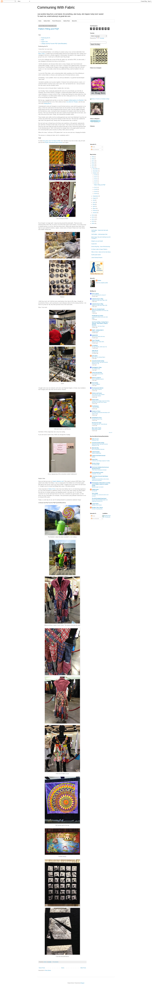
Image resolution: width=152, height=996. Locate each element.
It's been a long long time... (97, 508)
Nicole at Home (96, 463)
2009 (93, 223)
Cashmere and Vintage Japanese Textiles (101, 460)
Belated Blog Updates (96, 429)
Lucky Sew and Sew (97, 372)
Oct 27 (96, 176)
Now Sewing (95, 383)
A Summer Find (95, 440)
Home (39, 21)
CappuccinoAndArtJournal (98, 455)
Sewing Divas (47, 103)
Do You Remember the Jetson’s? (99, 295)
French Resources (56, 21)
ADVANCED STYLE (97, 417)
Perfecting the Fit (45, 38)
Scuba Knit (94, 243)
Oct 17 (96, 183)
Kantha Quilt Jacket (96, 254)
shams (99, 280)
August (94, 198)
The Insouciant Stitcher (97, 388)
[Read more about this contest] (96, 274)
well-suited (94, 355)
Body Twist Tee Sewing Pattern (98, 357)
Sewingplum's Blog (96, 367)
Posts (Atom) (48, 970)
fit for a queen (95, 293)
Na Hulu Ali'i (94, 490)
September (95, 196)
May (94, 204)
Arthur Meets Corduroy (97, 389)
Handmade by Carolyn (97, 315)
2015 (93, 165)
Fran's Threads (95, 340)
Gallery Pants (66, 21)
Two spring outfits (95, 464)
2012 (93, 217)
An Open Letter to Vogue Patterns (99, 249)
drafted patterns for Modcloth (76, 100)
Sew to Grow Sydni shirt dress (98, 336)
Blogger (82, 983)
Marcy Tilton (41, 53)
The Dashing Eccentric (97, 472)
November (95, 171)
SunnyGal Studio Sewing (98, 361)
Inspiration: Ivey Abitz (96, 473)
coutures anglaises (96, 384)
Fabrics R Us (51, 489)
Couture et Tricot (96, 411)
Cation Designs (96, 451)
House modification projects (98, 379)
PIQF (42, 39)
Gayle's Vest (44, 41)
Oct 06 (96, 189)
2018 (93, 158)
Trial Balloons (95, 406)
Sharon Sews (95, 399)
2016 (93, 163)
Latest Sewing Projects (96, 257)
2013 (93, 215)
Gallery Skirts (47, 21)
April (94, 206)
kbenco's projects (96, 377)
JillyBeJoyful (95, 489)
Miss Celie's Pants (96, 428)
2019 (93, 156)
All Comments (95, 149)
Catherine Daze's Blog (97, 298)
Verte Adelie (95, 493)
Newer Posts (42, 967)
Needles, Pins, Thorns (97, 507)
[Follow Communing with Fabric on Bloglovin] (95, 122)
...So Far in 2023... (96, 407)
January (95, 212)
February (95, 210)
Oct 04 (96, 191)
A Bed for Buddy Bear (96, 453)
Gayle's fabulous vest (58, 481)
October (95, 173)
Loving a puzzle (95, 331)
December (95, 168)
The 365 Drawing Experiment (99, 498)
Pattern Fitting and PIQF (48, 29)
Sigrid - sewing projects (98, 330)
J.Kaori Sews (95, 503)
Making (93, 456)
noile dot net (95, 350)
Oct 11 (95, 187)
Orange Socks (95, 351)
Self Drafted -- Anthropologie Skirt (99, 234)
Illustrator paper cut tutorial (97, 486)
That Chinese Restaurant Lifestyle (99, 469)
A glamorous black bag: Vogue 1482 (99, 300)
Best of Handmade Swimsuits (98, 449)
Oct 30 (96, 174)
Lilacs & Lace (95, 439)
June (94, 202)
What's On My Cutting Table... (98, 341)
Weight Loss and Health (97, 241)
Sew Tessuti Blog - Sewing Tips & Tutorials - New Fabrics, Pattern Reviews (100, 323)
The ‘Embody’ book (96, 368)
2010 (93, 221)
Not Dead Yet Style (96, 422)
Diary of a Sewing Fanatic (98, 309)
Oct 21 (96, 178)
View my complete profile (102, 282)
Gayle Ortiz (94, 459)
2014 (93, 167)
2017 (93, 161)
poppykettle (95, 335)
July (94, 200)
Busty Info (74, 21)
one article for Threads (72, 101)
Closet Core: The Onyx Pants (98, 326)
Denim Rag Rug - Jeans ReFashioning (100, 246)
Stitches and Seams (97, 393)
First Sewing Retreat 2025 (97, 373)
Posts (93, 146)
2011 (93, 219)
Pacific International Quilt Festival (53, 142)
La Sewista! (95, 345)
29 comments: (56, 961)
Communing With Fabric (56, 7)
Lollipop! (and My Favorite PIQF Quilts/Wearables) (54, 43)
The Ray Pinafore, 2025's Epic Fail (99, 346)
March (94, 208)
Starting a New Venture (97, 505)
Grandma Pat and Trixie (97, 419)
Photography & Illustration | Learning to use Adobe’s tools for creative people (101, 484)
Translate (102, 38)
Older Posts (83, 967)
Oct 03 (96, 193)
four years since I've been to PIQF (51, 140)
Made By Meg (95, 448)
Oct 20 (96, 181)
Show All (110, 432)
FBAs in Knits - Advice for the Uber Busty (101, 252)
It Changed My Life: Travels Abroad (99, 424)
